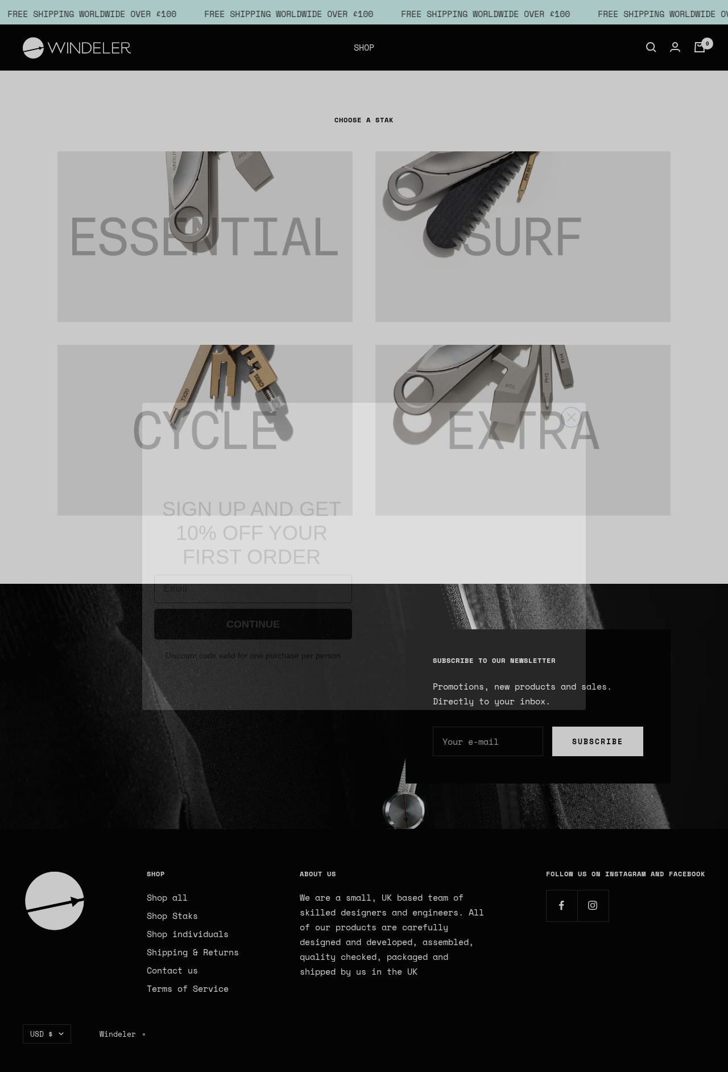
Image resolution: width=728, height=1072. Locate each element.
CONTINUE (253, 613)
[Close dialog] (571, 397)
